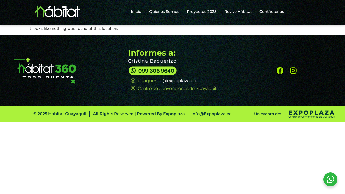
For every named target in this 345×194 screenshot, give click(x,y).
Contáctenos (271, 11)
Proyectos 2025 (202, 11)
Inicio (136, 11)
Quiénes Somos (164, 11)
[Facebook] (280, 71)
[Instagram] (293, 71)
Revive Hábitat (238, 11)
